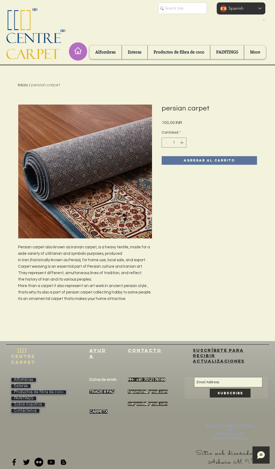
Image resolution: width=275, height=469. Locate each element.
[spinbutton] (174, 142)
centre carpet (23, 359)
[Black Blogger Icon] (63, 462)
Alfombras (23, 380)
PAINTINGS (24, 398)
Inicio (23, 85)
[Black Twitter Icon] (26, 462)
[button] (105, 52)
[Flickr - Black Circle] (38, 462)
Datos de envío (103, 380)
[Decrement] (165, 142)
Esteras (21, 386)
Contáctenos (25, 411)
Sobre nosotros (28, 405)
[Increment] (182, 142)
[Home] (77, 51)
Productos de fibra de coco (38, 392)
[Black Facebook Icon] (14, 462)
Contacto (145, 350)
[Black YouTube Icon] (51, 462)
